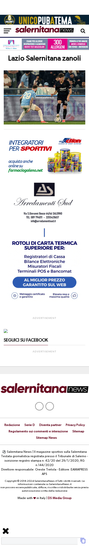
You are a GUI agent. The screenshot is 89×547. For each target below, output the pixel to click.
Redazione (12, 425)
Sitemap (78, 431)
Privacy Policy (75, 425)
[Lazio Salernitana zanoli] (44, 123)
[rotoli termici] (44, 301)
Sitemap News (46, 437)
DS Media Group (60, 498)
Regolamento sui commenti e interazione (38, 431)
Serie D (29, 425)
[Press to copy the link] (83, 542)
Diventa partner (50, 425)
